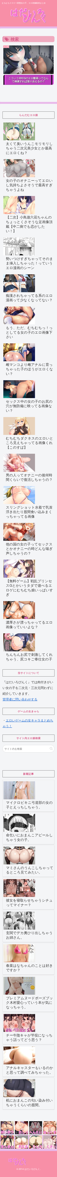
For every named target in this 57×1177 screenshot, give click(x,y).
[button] (51, 748)
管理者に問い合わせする (20, 699)
